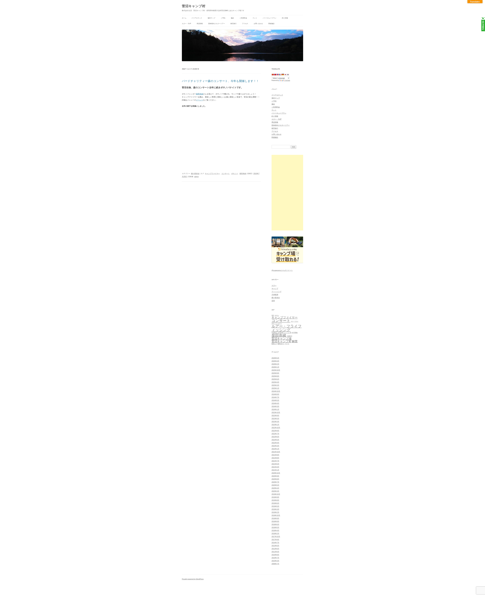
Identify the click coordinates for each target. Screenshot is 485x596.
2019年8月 (275, 500)
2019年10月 (276, 494)
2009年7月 (275, 564)
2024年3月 (275, 406)
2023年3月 (275, 422)
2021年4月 (275, 467)
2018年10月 (276, 515)
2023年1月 (275, 425)
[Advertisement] (287, 192)
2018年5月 (275, 527)
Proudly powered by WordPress (193, 579)
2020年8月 (275, 479)
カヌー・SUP (186, 23)
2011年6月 (275, 552)
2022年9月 (275, 431)
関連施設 (271, 23)
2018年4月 (275, 530)
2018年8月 (275, 521)
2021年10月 (276, 452)
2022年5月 (275, 440)
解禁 (295, 341)
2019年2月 (275, 512)
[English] (278, 75)
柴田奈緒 (199, 94)
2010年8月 (275, 555)
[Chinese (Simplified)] (273, 75)
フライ (296, 321)
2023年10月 (276, 412)
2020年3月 (275, 491)
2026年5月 (275, 358)
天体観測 (275, 295)
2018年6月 (275, 524)
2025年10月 (276, 370)
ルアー (280, 323)
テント (255, 18)
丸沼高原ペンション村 (285, 332)
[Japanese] (285, 75)
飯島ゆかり (281, 343)
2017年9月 (275, 540)
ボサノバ (234, 174)
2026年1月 (275, 367)
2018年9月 (275, 518)
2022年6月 (275, 437)
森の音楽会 (195, 174)
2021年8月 (275, 458)
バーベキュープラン (269, 18)
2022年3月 (275, 446)
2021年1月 (275, 470)
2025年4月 (275, 382)
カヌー (274, 285)
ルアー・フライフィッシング (287, 328)
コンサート (225, 174)
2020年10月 (276, 473)
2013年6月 (275, 546)
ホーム (184, 18)
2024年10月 (276, 391)
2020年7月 (275, 482)
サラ (292, 321)
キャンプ (275, 288)
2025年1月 (275, 388)
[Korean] (288, 75)
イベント (199, 100)
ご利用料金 (243, 18)
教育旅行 (234, 23)
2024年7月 (275, 397)
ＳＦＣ (287, 343)
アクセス (245, 23)
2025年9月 (275, 373)
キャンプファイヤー (212, 174)
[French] (280, 75)
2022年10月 (276, 428)
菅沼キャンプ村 (193, 6)
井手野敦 (295, 332)
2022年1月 (275, 449)
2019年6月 (275, 503)
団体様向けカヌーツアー (216, 23)
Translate (287, 80)
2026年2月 (275, 364)
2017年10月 (276, 536)
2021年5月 (275, 464)
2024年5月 (275, 400)
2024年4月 (275, 403)
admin (196, 177)
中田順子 (274, 332)
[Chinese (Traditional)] (275, 75)
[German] (283, 75)
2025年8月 (275, 376)
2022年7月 (275, 434)
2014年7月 (275, 543)
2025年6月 (275, 379)
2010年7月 (275, 558)
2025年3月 (275, 385)
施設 (232, 18)
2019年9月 (275, 497)
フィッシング (276, 292)
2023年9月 (275, 415)
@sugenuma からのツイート (282, 270)
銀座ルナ (274, 343)
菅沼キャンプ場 (282, 338)
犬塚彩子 (289, 336)
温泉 (273, 301)
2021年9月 (275, 455)
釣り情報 (285, 18)
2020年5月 (275, 485)
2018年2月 (275, 533)
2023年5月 (275, 418)
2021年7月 (275, 461)
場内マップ (211, 18)
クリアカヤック (196, 18)
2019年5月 (275, 506)
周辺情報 (200, 23)
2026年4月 (275, 361)
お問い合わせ (258, 23)
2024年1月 (275, 409)
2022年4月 (275, 443)
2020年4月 (275, 488)
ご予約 (223, 18)
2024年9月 (275, 394)
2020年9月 (275, 476)
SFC (273, 315)
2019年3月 (275, 509)
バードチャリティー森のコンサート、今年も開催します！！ (220, 81)
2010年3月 (275, 561)
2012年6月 (275, 549)
